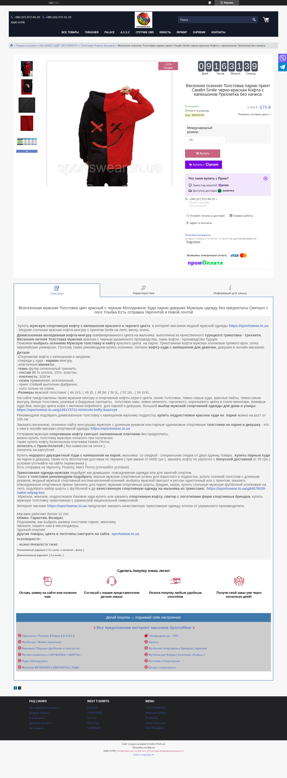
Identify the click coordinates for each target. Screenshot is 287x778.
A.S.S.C (125, 32)
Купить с (199, 164)
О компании (37, 717)
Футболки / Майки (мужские (41, 642)
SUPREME (94, 728)
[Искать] (254, 20)
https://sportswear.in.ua (248, 326)
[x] (19, 688)
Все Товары (70, 32)
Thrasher (43, 635)
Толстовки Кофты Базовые (98, 45)
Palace (56, 635)
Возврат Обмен (39, 712)
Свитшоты (29, 635)
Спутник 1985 (145, 32)
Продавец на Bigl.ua (143, 747)
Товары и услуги (26, 45)
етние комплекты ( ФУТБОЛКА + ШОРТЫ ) (53, 654)
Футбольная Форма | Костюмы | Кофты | (177, 654)
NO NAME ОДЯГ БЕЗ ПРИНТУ (58, 45)
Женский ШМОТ (155, 712)
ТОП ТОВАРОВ (155, 707)
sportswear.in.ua (125, 534)
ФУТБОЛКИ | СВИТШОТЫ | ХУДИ (57, 667)
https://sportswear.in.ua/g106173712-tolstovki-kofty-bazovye (67, 410)
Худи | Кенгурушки (35, 661)
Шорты (154, 642)
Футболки (151, 717)
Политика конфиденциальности (166, 751)
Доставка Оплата (40, 722)
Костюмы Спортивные (164, 661)
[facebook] (15, 688)
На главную (36, 728)
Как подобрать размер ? (44, 707)
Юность (165, 32)
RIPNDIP (182, 32)
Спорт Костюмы (155, 722)
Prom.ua (160, 744)
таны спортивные (163, 667)
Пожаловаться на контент (132, 751)
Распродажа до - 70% (163, 635)
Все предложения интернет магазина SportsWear (144, 627)
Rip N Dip (93, 722)
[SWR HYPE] (143, 20)
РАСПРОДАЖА (154, 728)
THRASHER (92, 32)
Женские (28, 667)
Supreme (199, 32)
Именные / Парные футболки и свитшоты (51, 648)
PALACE (109, 32)
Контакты (218, 32)
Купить (204, 153)
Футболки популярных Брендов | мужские (178, 648)
